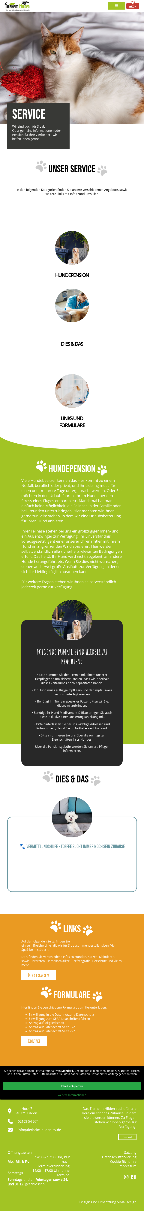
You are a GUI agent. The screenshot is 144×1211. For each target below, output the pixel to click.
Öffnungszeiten (20, 1152)
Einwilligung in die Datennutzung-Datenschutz (61, 1014)
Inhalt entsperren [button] (72, 1086)
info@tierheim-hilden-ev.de (39, 1130)
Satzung (130, 1152)
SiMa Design (126, 1202)
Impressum (127, 1166)
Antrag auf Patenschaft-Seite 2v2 (52, 1031)
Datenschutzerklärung (119, 1157)
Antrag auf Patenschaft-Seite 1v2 (52, 1027)
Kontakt (34, 1041)
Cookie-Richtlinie (123, 1161)
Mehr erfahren (38, 975)
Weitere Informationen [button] (72, 1095)
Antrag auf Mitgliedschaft (46, 1023)
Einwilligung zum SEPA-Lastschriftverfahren (59, 1019)
